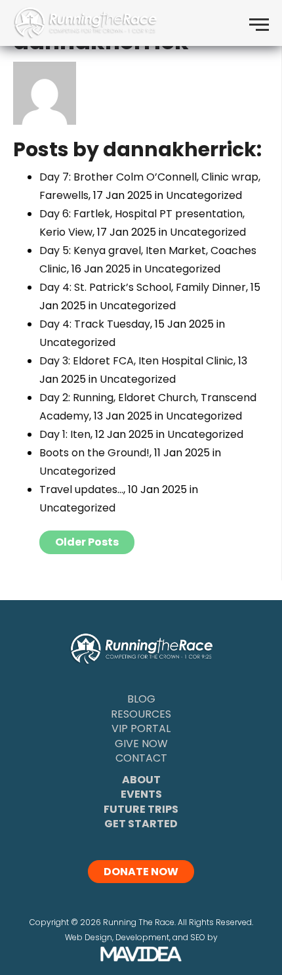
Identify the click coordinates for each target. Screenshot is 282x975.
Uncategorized (204, 195)
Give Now (141, 743)
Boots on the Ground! (94, 452)
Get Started (141, 823)
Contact (141, 758)
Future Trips (141, 809)
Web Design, (89, 937)
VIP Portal (141, 728)
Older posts (87, 542)
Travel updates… (81, 489)
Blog (141, 698)
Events (141, 794)
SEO (197, 937)
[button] (259, 23)
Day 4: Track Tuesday (94, 324)
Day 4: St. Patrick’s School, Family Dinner (142, 287)
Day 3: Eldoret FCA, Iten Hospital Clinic (136, 360)
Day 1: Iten (65, 434)
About (141, 779)
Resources (141, 714)
